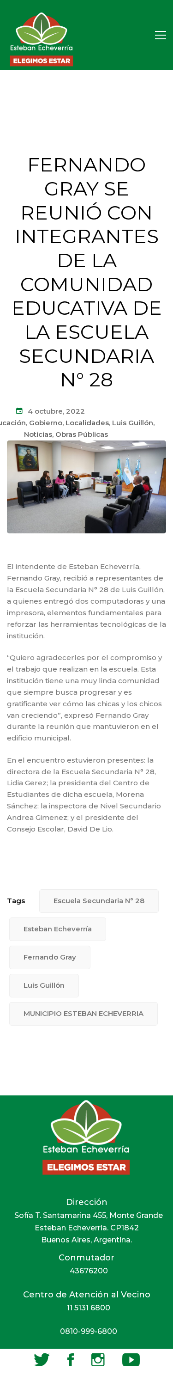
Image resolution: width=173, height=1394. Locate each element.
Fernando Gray (50, 957)
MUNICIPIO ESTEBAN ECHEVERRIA (83, 1013)
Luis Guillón (132, 422)
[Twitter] (41, 1360)
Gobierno (45, 422)
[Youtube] (131, 1360)
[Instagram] (98, 1360)
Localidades (87, 422)
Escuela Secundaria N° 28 (99, 900)
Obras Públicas (81, 434)
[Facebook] (70, 1360)
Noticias (38, 434)
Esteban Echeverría (58, 928)
